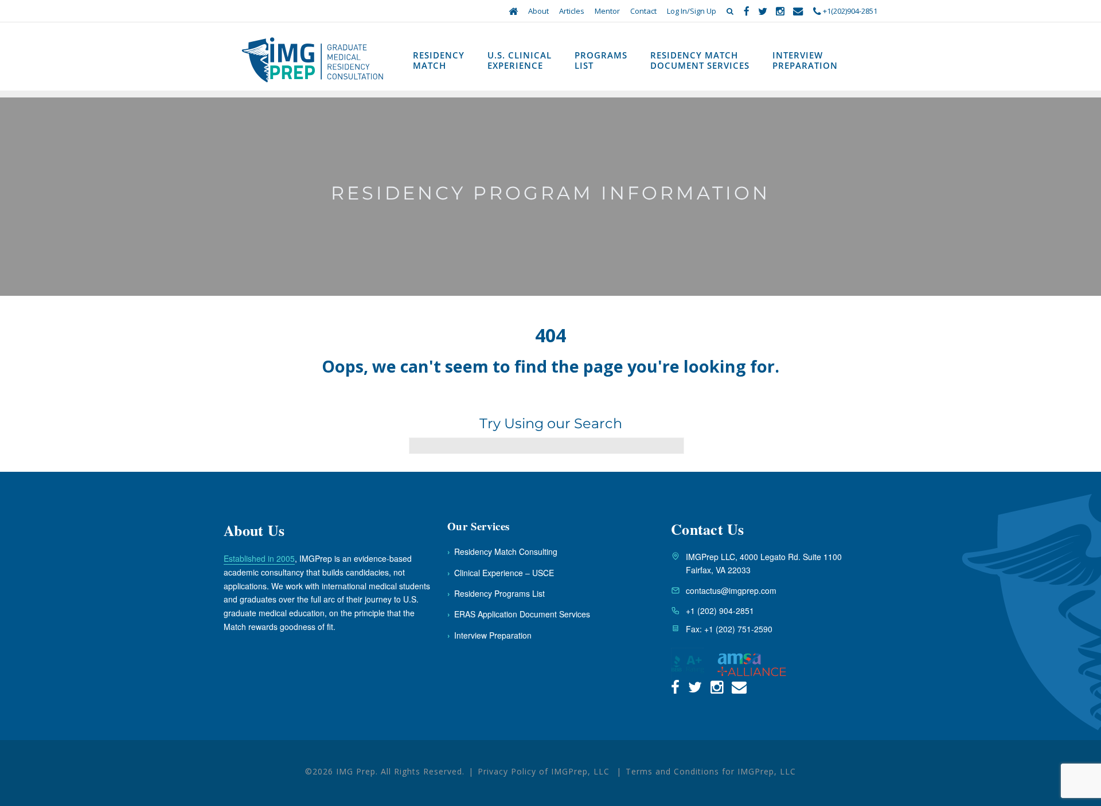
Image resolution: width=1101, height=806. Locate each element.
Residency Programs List (496, 593)
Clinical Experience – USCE (500, 572)
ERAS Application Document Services (518, 614)
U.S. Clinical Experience (519, 60)
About (538, 11)
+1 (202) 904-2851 (720, 610)
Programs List (601, 60)
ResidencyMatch (438, 60)
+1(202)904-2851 (849, 11)
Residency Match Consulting (502, 551)
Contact (643, 11)
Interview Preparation (805, 60)
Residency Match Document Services (699, 60)
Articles (571, 11)
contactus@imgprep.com (731, 590)
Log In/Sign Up (691, 11)
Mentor (607, 11)
